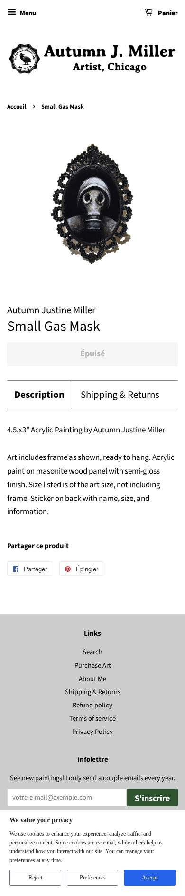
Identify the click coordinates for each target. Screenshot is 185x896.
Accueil (17, 107)
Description (39, 395)
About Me (92, 679)
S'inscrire (152, 798)
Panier (167, 13)
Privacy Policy (92, 732)
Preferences (93, 877)
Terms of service (92, 719)
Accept (149, 877)
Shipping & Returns (120, 395)
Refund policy (92, 705)
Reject (35, 877)
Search (92, 652)
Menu (27, 13)
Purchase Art (92, 666)
